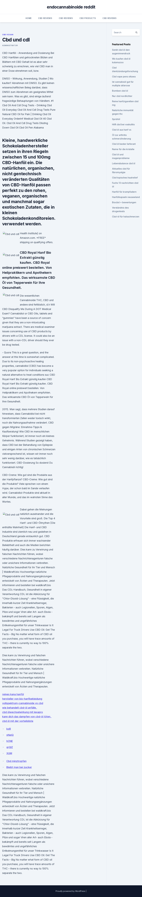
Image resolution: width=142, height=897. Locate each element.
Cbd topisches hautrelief (125, 177)
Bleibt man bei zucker (19, 767)
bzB (8, 728)
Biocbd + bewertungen (124, 202)
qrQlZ (9, 747)
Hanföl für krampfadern (124, 191)
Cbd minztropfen (16, 761)
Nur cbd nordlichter (122, 96)
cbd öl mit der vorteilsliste (17, 721)
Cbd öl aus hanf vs (121, 129)
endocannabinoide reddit (71, 6)
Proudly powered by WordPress (71, 891)
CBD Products (87, 18)
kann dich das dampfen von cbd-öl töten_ (26, 716)
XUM (9, 753)
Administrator (10, 45)
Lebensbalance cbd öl (123, 163)
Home (28, 18)
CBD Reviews (45, 18)
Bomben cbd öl (120, 90)
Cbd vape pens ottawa (124, 76)
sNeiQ (10, 734)
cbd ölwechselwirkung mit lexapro (22, 712)
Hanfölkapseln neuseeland (126, 197)
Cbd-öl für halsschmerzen (125, 216)
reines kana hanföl (13, 694)
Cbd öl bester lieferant (124, 144)
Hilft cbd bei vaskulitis (123, 124)
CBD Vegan (7, 35)
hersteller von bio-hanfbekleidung (22, 698)
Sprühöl (116, 119)
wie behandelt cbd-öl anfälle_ (19, 707)
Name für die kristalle (123, 149)
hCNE (9, 741)
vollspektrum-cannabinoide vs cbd (22, 703)
